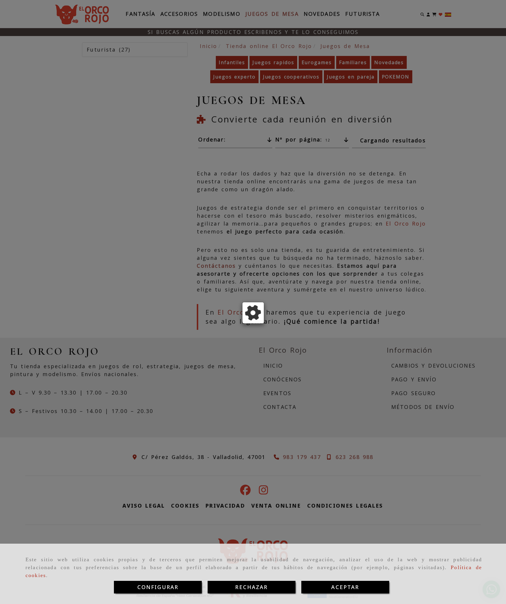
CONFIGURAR (158, 587)
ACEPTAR (345, 587)
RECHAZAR (251, 587)
